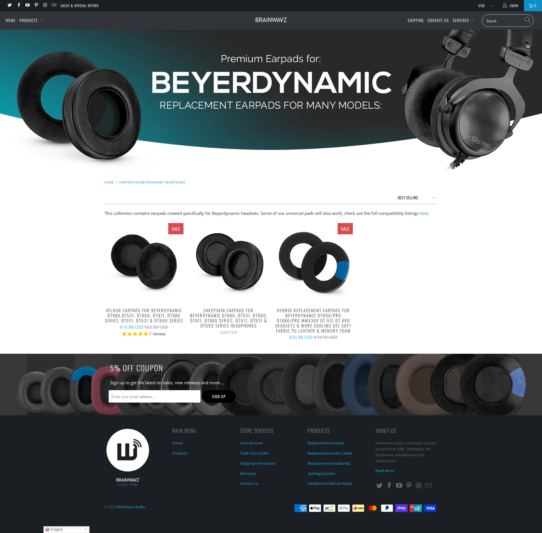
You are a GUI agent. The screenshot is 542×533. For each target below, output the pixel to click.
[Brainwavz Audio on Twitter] (9, 5)
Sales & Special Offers (79, 5)
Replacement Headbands (329, 463)
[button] (135, 334)
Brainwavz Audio (131, 506)
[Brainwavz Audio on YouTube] (27, 5)
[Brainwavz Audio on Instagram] (44, 5)
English (56, 529)
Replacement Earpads (326, 442)
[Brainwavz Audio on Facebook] (18, 5)
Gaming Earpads (321, 473)
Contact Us (438, 20)
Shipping (416, 20)
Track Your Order (254, 453)
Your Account (251, 442)
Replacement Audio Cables (330, 453)
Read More (384, 470)
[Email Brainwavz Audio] (53, 5)
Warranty (248, 473)
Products (29, 20)
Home (11, 20)
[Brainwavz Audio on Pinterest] (36, 5)
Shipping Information (258, 463)
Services (461, 20)
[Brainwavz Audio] (271, 20)
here (424, 213)
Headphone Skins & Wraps (330, 483)
